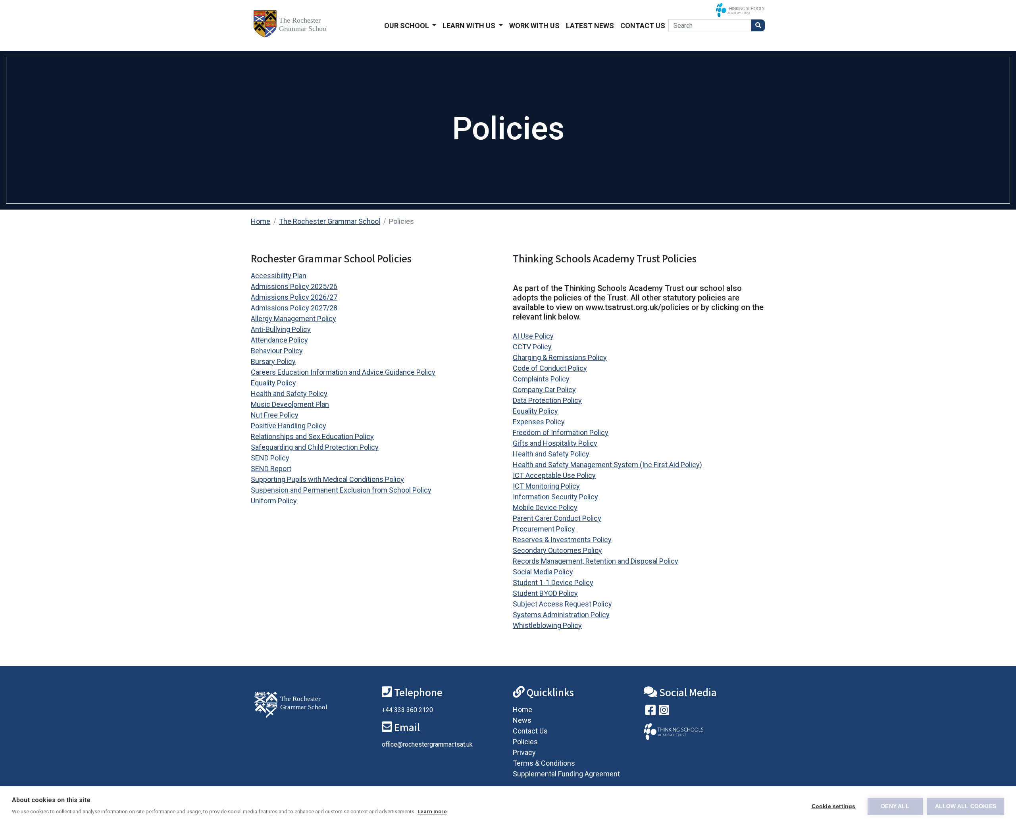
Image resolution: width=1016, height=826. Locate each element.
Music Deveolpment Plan (290, 404)
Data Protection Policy (547, 400)
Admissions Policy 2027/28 (294, 308)
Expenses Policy (539, 422)
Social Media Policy (543, 572)
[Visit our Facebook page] (650, 712)
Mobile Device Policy (545, 507)
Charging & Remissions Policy (560, 357)
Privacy (524, 752)
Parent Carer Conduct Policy (557, 518)
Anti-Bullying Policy (281, 329)
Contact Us (642, 25)
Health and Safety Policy (289, 393)
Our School (407, 25)
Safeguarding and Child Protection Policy (315, 447)
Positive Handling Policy (288, 426)
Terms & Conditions (544, 763)
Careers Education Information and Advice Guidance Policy (343, 372)
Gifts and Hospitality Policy (555, 443)
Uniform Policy (274, 501)
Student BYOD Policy (545, 593)
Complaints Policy (541, 379)
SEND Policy (270, 458)
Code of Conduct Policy (550, 368)
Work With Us (534, 25)
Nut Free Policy (274, 415)
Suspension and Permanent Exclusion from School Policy (341, 490)
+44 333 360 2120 (407, 710)
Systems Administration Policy (561, 614)
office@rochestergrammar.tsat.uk (427, 744)
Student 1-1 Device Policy (553, 582)
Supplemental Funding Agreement (566, 774)
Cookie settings (834, 806)
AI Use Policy (533, 336)
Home (260, 221)
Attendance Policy (279, 340)
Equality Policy (273, 383)
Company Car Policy (544, 389)
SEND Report (271, 468)
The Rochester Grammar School (329, 221)
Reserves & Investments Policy (562, 539)
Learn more (432, 811)
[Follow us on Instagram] (664, 712)
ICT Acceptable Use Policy (554, 475)
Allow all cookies (965, 806)
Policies (525, 741)
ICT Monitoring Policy (546, 486)
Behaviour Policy (277, 351)
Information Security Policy (555, 497)
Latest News (590, 25)
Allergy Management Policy (293, 318)
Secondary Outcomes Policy (557, 550)
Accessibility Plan (278, 275)
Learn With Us (470, 25)
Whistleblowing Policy (547, 625)
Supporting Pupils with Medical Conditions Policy (327, 479)
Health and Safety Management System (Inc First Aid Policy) (607, 464)
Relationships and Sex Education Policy (312, 436)
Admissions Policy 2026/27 (294, 297)
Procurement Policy (544, 529)
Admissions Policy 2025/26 (294, 286)
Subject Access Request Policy (562, 604)
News (522, 720)
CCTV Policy (532, 347)
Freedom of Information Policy (560, 432)
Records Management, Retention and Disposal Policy (595, 561)
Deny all (895, 806)
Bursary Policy (273, 361)
